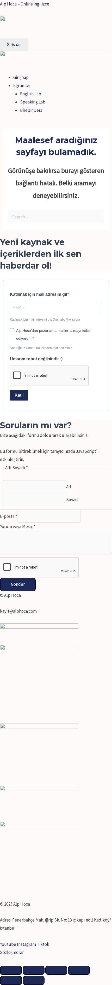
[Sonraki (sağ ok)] (34, 980)
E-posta (8, 516)
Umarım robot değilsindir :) (36, 359)
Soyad (72, 499)
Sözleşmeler (12, 952)
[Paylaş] (34, 970)
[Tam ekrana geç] (56, 970)
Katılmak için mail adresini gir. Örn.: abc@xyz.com (45, 319)
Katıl (19, 395)
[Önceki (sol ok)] (11, 980)
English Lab (30, 94)
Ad (68, 487)
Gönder (18, 584)
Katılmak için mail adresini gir (38, 294)
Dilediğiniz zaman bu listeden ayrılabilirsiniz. (41, 348)
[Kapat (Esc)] (11, 970)
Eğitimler (22, 85)
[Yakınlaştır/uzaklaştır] (79, 970)
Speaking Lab (32, 102)
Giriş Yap (21, 77)
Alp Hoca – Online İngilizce (24, 4)
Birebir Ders (31, 110)
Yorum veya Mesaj (17, 526)
